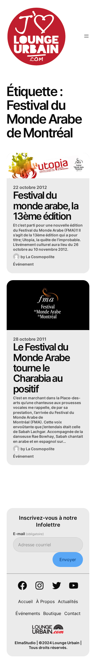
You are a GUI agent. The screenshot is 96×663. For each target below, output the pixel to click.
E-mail (28, 533)
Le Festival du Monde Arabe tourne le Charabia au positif (41, 368)
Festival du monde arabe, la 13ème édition (45, 205)
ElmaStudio (25, 642)
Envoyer (67, 559)
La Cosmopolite (40, 256)
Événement (23, 264)
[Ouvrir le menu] (86, 36)
